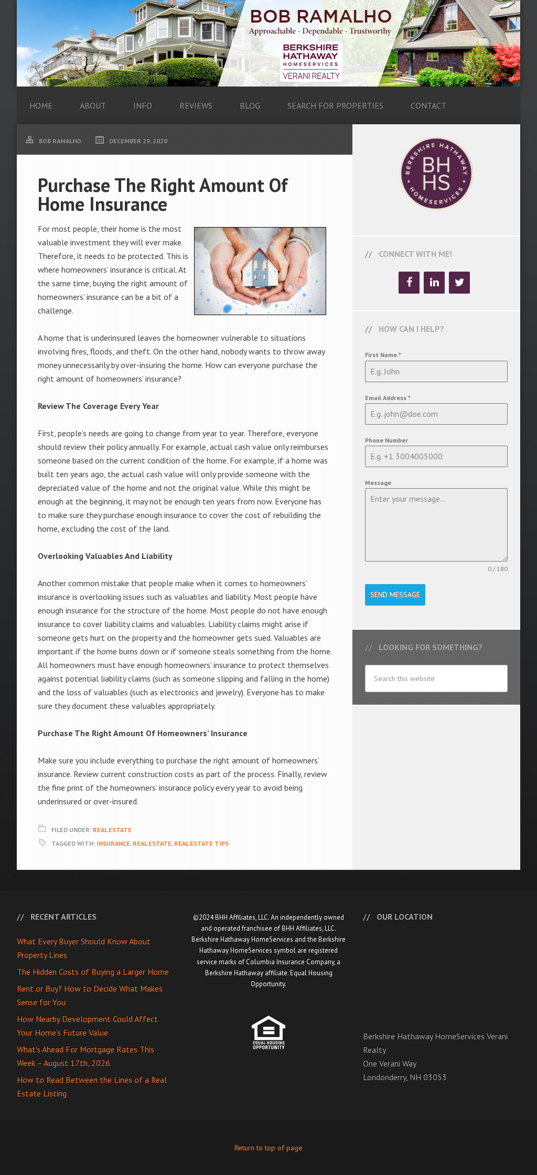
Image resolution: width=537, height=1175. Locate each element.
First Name (383, 355)
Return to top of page (268, 1147)
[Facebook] (409, 283)
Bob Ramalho (268, 43)
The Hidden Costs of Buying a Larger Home (93, 971)
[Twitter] (459, 283)
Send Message (395, 594)
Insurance (113, 843)
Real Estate (112, 830)
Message (378, 483)
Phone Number (386, 440)
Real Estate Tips (201, 843)
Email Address (388, 398)
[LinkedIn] (434, 283)
